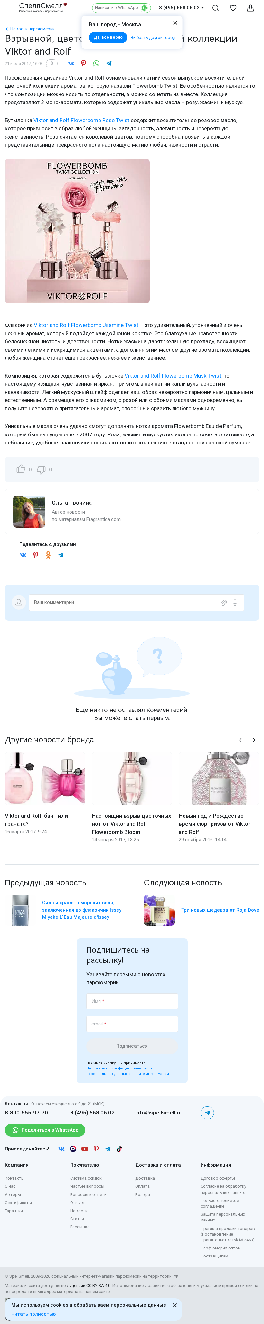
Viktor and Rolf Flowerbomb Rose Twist (81, 120)
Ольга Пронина (72, 502)
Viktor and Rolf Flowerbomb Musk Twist (173, 375)
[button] (240, 740)
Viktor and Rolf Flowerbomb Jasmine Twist (86, 325)
